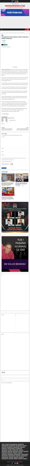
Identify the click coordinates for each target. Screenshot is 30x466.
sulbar (11, 458)
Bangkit (7, 444)
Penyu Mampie (6, 113)
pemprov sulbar (25, 454)
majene (10, 451)
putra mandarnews (4, 199)
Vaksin (25, 458)
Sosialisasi (21, 457)
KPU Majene (19, 448)
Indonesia (22, 447)
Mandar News (4, 40)
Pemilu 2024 (10, 454)
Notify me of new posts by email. (7, 161)
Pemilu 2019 (4, 454)
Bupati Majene (19, 445)
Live (28, 29)
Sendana (16, 457)
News (2, 35)
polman (18, 455)
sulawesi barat (5, 458)
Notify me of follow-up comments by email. (8, 159)
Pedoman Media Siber (19, 461)
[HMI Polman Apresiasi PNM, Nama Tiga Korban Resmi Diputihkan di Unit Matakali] (21, 177)
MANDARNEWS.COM (15, 5)
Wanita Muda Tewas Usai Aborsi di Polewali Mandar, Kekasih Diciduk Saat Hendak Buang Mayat (8, 183)
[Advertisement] (15, 21)
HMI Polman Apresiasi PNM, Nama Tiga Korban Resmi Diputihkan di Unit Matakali (21, 183)
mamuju (26, 451)
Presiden (11, 457)
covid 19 (4, 447)
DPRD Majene (10, 447)
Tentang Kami (9, 461)
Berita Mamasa (5, 445)
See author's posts (12, 120)
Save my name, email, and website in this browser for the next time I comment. (14, 158)
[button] (1, 29)
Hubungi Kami (13, 461)
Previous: (7, 128)
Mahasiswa (4, 451)
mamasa (20, 451)
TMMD (15, 458)
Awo (3, 444)
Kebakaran (4, 448)
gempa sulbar (16, 447)
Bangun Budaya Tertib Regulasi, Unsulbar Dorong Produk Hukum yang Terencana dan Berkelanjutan (8, 197)
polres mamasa (5, 457)
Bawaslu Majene (13, 444)
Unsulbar (20, 458)
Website (3, 154)
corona (24, 445)
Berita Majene (20, 444)
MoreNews (17, 465)
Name (3, 148)
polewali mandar (11, 455)
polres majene (24, 455)
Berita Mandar (12, 445)
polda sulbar (5, 455)
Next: (22, 128)
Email (3, 151)
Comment (3, 136)
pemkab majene (17, 454)
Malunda (15, 451)
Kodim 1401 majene (11, 448)
